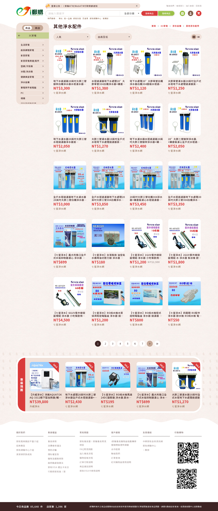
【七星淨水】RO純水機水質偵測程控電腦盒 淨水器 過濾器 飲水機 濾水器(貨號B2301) (107, 314)
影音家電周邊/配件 (30, 60)
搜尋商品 (149, 13)
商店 (37, 28)
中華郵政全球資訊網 (153, 441)
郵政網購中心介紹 (25, 449)
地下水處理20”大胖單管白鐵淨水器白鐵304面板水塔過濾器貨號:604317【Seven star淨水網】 (146, 82)
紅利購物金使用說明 (121, 462)
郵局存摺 (77, 18)
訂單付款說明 (86, 462)
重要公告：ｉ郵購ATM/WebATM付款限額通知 (74, 5)
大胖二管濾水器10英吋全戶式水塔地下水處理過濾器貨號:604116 (108, 140)
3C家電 (32, 35)
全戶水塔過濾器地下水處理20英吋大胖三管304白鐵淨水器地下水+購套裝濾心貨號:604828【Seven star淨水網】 (184, 198)
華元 (61, 18)
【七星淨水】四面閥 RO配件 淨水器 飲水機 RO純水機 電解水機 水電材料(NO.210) (185, 314)
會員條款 (52, 441)
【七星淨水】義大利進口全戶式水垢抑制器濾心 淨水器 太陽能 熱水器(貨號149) (69, 256)
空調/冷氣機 (27, 66)
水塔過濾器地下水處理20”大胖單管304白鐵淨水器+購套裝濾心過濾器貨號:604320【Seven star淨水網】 (108, 82)
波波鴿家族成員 (24, 454)
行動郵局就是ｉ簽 (57, 471)
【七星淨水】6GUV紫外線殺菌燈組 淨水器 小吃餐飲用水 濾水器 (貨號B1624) (69, 314)
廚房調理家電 (27, 50)
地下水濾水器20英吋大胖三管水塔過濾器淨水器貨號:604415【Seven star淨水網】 (70, 140)
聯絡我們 (170, 5)
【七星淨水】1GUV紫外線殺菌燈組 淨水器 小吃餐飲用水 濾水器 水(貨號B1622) (146, 256)
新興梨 (106, 18)
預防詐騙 (52, 449)
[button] (30, 384)
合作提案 (115, 449)
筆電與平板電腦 (28, 87)
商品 (27, 28)
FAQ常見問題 (86, 449)
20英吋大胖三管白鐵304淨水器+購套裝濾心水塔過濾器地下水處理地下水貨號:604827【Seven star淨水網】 (146, 198)
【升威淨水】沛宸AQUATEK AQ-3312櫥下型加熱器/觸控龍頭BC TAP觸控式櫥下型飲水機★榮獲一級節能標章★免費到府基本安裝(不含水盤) (46, 396)
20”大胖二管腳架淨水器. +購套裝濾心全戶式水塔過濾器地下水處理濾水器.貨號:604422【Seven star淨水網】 (184, 140)
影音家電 (25, 55)
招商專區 (20, 445)
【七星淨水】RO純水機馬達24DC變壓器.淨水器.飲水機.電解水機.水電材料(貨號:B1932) (116, 396)
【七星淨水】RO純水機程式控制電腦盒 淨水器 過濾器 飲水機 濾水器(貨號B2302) (146, 314)
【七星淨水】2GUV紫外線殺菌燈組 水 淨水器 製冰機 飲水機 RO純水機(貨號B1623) (184, 256)
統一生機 (68, 18)
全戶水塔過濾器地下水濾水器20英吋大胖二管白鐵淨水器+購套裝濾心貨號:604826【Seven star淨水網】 (69, 198)
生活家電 (25, 44)
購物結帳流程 (86, 457)
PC (22, 92)
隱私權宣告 (53, 454)
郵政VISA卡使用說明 (90, 470)
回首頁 (199, 5)
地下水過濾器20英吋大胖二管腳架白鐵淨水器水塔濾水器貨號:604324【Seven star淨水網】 (70, 82)
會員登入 (180, 5)
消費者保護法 (54, 445)
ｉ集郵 (146, 449)
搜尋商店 (166, 13)
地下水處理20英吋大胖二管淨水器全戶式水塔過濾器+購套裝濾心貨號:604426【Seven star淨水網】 (81, 396)
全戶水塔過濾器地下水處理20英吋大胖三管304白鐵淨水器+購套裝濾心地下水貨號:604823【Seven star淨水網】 (108, 198)
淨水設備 (25, 82)
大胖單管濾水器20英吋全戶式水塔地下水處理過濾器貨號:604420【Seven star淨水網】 (184, 82)
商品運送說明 (86, 466)
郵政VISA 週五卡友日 (58, 467)
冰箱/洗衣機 (27, 71)
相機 (23, 98)
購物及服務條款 (55, 458)
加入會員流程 (86, 453)
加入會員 (190, 5)
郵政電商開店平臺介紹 (27, 441)
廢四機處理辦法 (55, 462)
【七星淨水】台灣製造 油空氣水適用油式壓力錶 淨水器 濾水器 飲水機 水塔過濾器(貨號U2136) (108, 256)
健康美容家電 (27, 76)
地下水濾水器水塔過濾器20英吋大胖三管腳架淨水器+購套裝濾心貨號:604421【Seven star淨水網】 (146, 140)
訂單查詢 (115, 457)
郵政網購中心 (95, 18)
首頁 (154, 25)
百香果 (85, 18)
